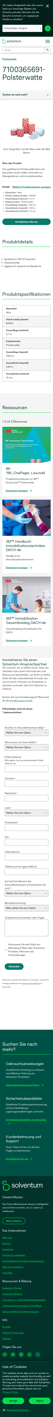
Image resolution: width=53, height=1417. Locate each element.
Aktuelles (7, 1272)
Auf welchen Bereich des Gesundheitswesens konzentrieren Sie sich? (25, 885)
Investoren (8, 1249)
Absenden (14, 966)
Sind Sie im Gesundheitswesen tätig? (25, 727)
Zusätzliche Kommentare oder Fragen (25, 917)
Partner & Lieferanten (13, 1255)
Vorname (10, 778)
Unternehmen (12, 852)
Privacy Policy (10, 1392)
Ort (7, 837)
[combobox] (26, 50)
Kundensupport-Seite (21, 700)
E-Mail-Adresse (13, 757)
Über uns (7, 1237)
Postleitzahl (11, 822)
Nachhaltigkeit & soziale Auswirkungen (23, 1261)
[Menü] (48, 41)
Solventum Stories (12, 1288)
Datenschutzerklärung (31, 983)
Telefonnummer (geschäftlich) (21, 866)
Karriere (6, 1243)
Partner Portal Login (13, 1332)
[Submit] (48, 50)
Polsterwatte (9, 59)
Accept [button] (13, 1400)
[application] (26, 128)
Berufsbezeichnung (15, 903)
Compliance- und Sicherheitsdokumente (23, 1299)
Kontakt (6, 1327)
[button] (15, 1410)
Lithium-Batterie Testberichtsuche (20, 1311)
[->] (48, 28)
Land (8, 807)
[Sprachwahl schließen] (47, 6)
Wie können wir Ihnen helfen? (21, 742)
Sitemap (6, 1338)
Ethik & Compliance (12, 1267)
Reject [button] (39, 1400)
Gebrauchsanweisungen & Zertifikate (22, 1305)
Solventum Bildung (12, 1294)
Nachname (11, 793)
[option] (26, 133)
